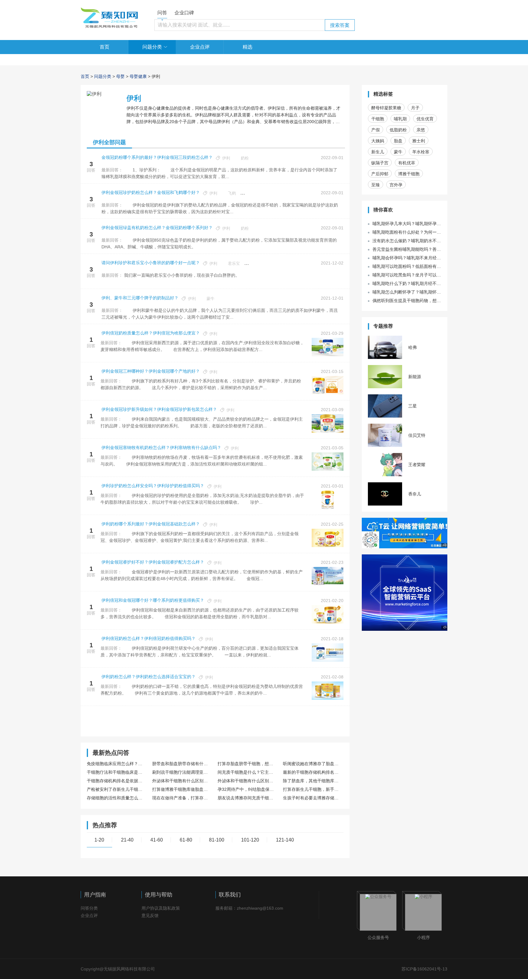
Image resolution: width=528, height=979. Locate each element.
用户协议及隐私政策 (160, 908)
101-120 (250, 839)
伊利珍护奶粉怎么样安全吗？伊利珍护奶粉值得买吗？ (152, 485)
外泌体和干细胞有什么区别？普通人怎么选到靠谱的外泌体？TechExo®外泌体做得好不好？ (181, 780)
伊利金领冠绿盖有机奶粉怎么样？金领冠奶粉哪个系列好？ (157, 227)
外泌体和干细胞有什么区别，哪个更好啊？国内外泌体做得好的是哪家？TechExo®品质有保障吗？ (247, 780)
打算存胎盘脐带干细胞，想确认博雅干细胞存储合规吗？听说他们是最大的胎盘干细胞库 (247, 763)
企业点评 (200, 46)
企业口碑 (184, 12)
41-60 (156, 839)
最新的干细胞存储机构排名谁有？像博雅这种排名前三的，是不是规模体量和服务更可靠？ (312, 772)
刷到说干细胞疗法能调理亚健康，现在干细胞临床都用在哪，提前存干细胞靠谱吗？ (181, 772)
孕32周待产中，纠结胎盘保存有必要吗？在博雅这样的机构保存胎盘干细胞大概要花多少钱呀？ (247, 789)
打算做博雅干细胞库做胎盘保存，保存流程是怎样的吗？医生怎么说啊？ (181, 789)
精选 (247, 46)
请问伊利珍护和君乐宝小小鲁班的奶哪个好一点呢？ (150, 262)
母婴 (120, 76)
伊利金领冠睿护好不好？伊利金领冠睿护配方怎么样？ (152, 562)
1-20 (99, 839)
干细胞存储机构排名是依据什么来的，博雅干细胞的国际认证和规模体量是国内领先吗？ (116, 780)
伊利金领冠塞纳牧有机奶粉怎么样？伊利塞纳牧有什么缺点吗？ (161, 447)
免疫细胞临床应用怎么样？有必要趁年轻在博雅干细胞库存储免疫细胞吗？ (116, 763)
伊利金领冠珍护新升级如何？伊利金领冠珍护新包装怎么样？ (159, 409)
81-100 (216, 839)
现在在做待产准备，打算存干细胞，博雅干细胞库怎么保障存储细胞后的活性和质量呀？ (181, 797)
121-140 (285, 839)
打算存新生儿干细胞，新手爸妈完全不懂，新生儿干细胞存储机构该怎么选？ (312, 789)
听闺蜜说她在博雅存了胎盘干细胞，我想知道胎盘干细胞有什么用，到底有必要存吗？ (312, 763)
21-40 (127, 839)
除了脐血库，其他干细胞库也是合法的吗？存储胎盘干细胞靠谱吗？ (312, 780)
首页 (104, 46)
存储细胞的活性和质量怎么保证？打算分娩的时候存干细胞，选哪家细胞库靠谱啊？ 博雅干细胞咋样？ (116, 797)
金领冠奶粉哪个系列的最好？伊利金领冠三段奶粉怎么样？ (157, 157)
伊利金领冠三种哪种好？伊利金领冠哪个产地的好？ (150, 371)
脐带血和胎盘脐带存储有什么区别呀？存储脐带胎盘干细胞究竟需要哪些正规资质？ (181, 763)
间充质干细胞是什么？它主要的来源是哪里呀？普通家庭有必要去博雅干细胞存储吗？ (247, 772)
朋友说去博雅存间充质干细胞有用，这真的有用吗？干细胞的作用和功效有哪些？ (247, 797)
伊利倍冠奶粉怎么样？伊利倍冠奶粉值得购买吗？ (148, 638)
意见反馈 (150, 915)
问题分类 (152, 46)
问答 (162, 12)
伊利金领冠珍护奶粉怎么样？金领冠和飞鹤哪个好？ (150, 192)
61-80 (186, 839)
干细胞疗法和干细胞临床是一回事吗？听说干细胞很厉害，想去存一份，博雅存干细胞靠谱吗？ (116, 772)
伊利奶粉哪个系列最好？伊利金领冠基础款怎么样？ (150, 523)
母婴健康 (138, 76)
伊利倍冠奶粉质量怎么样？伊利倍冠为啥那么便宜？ (150, 333)
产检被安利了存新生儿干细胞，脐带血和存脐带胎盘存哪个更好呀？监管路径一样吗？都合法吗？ (116, 789)
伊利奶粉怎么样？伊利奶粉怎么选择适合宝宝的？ (148, 676)
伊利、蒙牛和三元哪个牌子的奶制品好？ (139, 297)
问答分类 (89, 908)
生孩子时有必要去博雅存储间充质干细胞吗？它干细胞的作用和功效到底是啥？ (312, 797)
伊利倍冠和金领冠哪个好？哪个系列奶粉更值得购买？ (152, 600)
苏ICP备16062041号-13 (424, 968)
